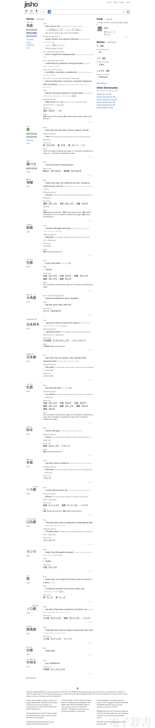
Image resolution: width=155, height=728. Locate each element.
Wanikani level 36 (31, 36)
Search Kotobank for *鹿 (106, 105)
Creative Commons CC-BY (48, 715)
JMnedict (51, 700)
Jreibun (37, 717)
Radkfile (28, 702)
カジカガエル (58, 555)
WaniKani (46, 724)
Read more (60, 105)
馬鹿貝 (74, 96)
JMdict (39, 700)
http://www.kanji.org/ (67, 707)
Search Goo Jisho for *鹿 (106, 96)
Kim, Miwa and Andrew (52, 692)
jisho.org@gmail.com (111, 692)
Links (28, 48)
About (115, 2)
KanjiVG (99, 702)
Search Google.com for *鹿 (107, 99)
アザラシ (46, 189)
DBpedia (118, 711)
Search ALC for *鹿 (104, 94)
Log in (128, 2)
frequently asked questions (55, 694)
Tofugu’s (51, 722)
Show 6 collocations (30, 43)
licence (38, 709)
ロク (109, 34)
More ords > (31, 678)
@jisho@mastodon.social (87, 692)
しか (109, 32)
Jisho (31, 4)
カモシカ (64, 326)
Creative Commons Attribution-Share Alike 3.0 (109, 706)
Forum (109, 2)
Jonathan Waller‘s (116, 722)
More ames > (102, 83)
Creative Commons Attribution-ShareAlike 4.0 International (75, 710)
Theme (121, 2)
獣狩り (61, 591)
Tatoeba (50, 713)
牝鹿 (69, 263)
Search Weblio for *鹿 (105, 107)
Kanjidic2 (45, 700)
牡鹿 (70, 388)
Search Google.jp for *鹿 (106, 102)
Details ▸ (90, 122)
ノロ (67, 612)
